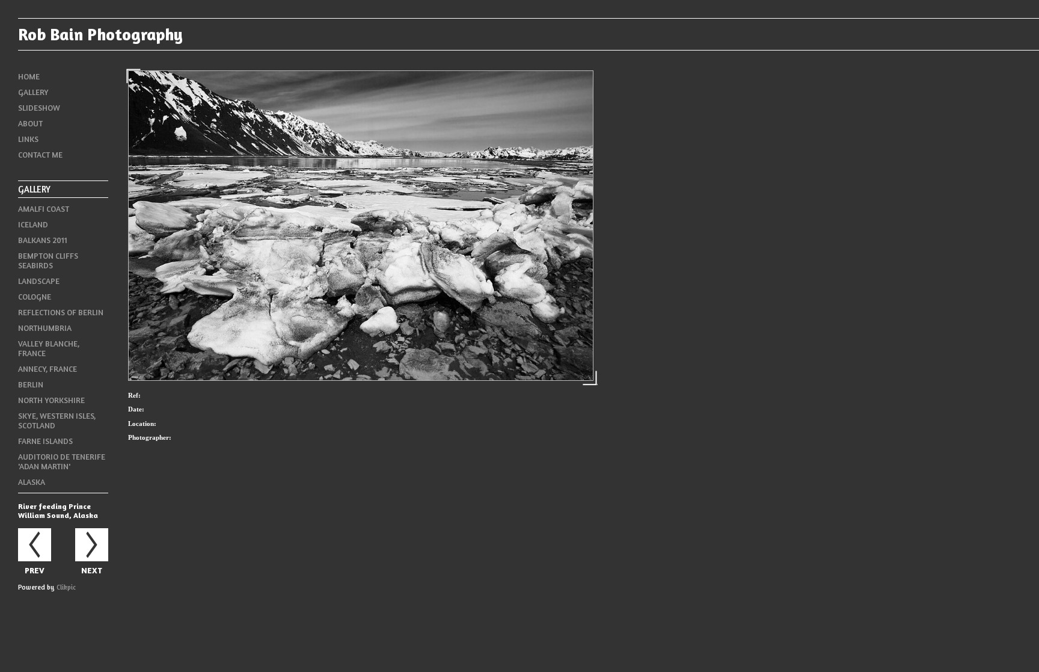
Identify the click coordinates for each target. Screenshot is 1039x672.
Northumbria (45, 328)
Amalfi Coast (43, 209)
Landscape (39, 281)
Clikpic (66, 587)
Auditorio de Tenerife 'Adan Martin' (61, 461)
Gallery (33, 92)
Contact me (40, 154)
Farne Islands (45, 441)
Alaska (31, 482)
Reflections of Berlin (60, 312)
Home (29, 76)
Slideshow (39, 108)
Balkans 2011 (42, 240)
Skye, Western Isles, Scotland (57, 420)
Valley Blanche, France (48, 348)
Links (28, 139)
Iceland (33, 224)
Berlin (30, 384)
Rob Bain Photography (100, 34)
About (30, 123)
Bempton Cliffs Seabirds (48, 260)
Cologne (34, 296)
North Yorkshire (51, 400)
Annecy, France (47, 369)
